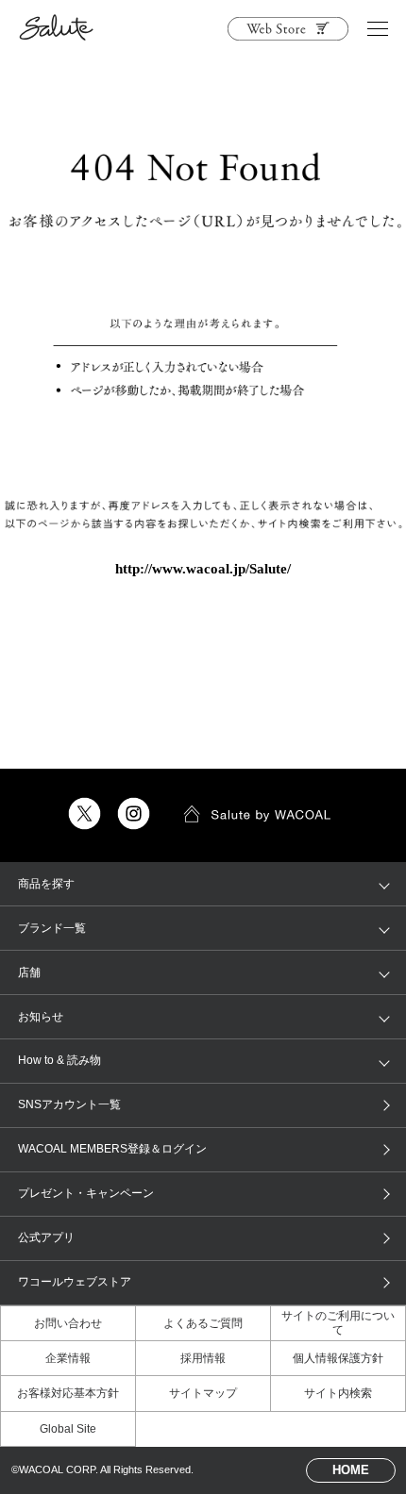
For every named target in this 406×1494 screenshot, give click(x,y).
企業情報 (68, 1358)
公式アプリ (46, 1237)
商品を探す (46, 883)
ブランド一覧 (52, 928)
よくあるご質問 (203, 1323)
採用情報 (203, 1358)
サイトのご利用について (338, 1322)
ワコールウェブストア (74, 1281)
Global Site (68, 1429)
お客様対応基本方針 (68, 1393)
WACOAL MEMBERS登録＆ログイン (112, 1148)
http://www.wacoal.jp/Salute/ (203, 568)
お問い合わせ (68, 1323)
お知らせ (40, 1016)
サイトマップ (203, 1393)
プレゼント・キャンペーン (86, 1193)
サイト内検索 (338, 1393)
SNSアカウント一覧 (69, 1104)
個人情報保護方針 (338, 1358)
